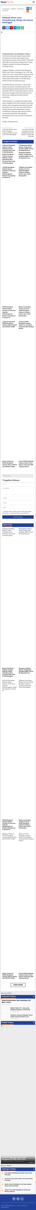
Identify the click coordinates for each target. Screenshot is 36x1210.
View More (18, 985)
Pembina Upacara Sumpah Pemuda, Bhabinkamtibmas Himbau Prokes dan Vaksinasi (27, 132)
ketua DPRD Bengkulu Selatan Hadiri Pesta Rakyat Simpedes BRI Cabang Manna (26, 976)
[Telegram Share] (15, 27)
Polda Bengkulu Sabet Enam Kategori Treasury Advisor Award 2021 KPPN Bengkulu (9, 131)
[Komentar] (22, 27)
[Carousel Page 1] (29, 1162)
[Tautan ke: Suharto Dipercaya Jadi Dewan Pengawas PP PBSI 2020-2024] (18, 1094)
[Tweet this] (7, 27)
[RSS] (27, 11)
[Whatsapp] (18, 27)
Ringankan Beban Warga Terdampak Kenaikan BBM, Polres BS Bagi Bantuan (26, 671)
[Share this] (4, 27)
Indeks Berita (5, 1207)
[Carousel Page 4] (32, 1162)
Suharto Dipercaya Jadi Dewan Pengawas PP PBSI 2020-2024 (14, 1158)
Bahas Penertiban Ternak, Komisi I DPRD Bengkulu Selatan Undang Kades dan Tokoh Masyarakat (25, 824)
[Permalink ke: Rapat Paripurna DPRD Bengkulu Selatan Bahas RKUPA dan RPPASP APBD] (9, 390)
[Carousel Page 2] (30, 1162)
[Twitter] (30, 8)
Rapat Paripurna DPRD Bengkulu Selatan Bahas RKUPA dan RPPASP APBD (9, 976)
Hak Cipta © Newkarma (8, 1205)
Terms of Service (22, 1205)
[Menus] (33, 2)
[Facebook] (27, 8)
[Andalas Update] (8, 2)
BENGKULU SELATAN (14, 25)
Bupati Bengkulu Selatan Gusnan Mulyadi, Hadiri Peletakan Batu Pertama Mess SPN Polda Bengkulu (8, 672)
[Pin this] (11, 27)
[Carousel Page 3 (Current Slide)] (31, 1162)
